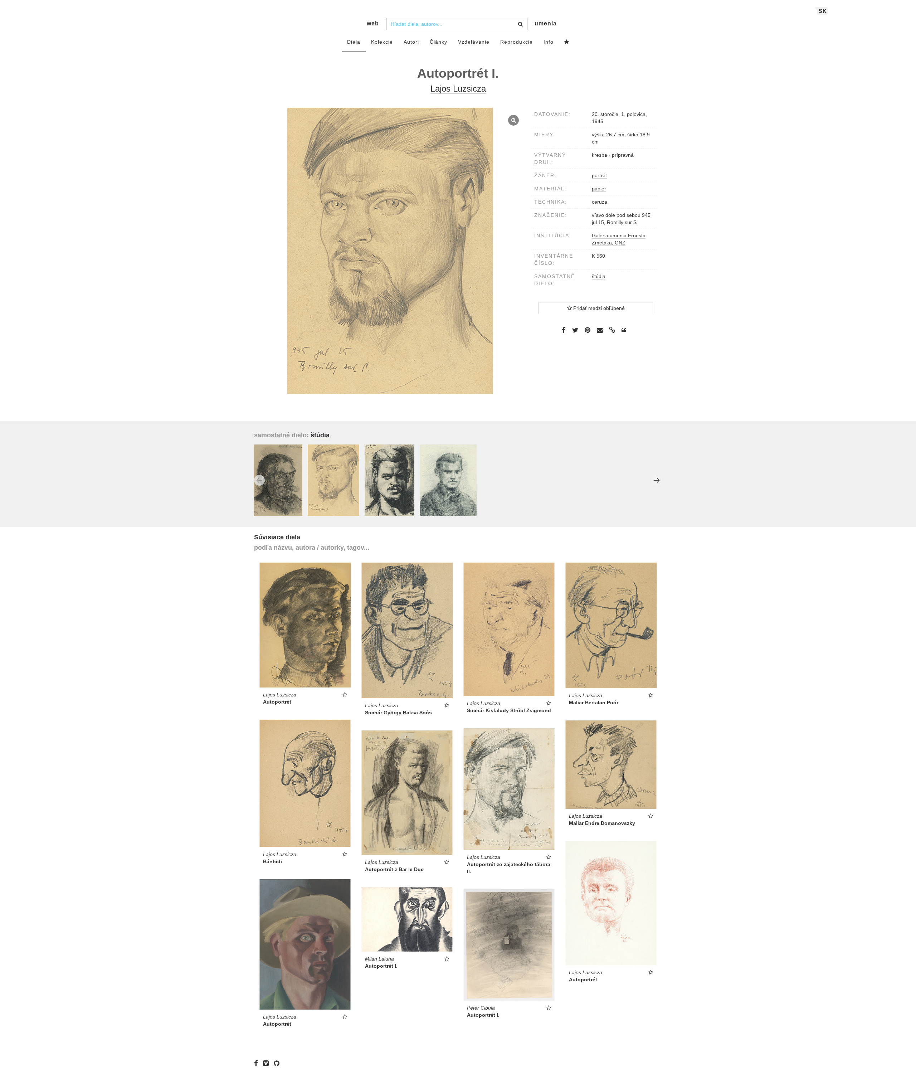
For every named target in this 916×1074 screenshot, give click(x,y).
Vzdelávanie (473, 42)
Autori (411, 42)
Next (656, 480)
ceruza (599, 202)
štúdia (598, 276)
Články (438, 42)
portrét (599, 175)
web (373, 23)
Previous (259, 480)
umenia (546, 23)
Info (549, 42)
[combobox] (456, 24)
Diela (353, 42)
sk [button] (823, 11)
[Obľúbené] (567, 42)
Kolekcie (382, 42)
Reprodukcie (516, 42)
